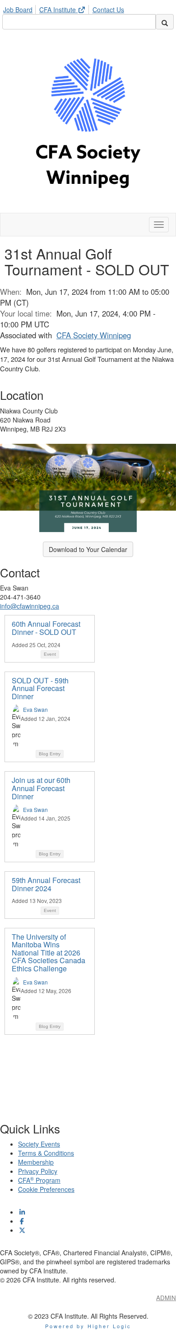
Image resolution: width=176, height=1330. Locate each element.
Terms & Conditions (46, 1152)
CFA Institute (58, 9)
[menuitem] (20, 8)
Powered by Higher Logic (88, 1326)
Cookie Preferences (46, 1189)
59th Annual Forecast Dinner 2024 (46, 884)
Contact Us (108, 9)
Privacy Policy (37, 1171)
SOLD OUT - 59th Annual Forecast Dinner (40, 688)
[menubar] (66, 8)
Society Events (39, 1143)
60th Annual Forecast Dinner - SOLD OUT (46, 628)
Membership (36, 1162)
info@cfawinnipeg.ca (29, 605)
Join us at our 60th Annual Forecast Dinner (41, 788)
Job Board (17, 9)
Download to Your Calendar (88, 549)
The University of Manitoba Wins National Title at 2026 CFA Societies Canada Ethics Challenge (48, 952)
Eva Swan (35, 709)
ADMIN (166, 1297)
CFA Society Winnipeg (93, 335)
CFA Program (39, 1180)
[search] (165, 21)
